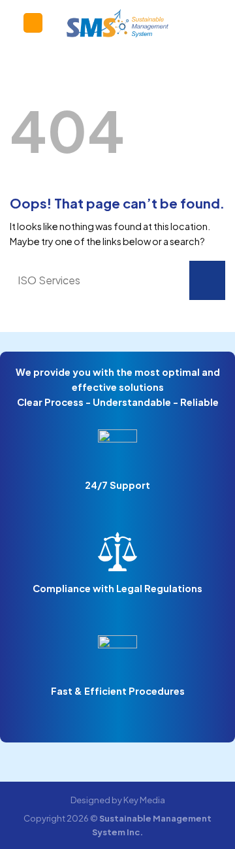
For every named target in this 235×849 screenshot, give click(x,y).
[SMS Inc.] (118, 22)
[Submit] (207, 280)
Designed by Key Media (117, 800)
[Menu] (33, 23)
